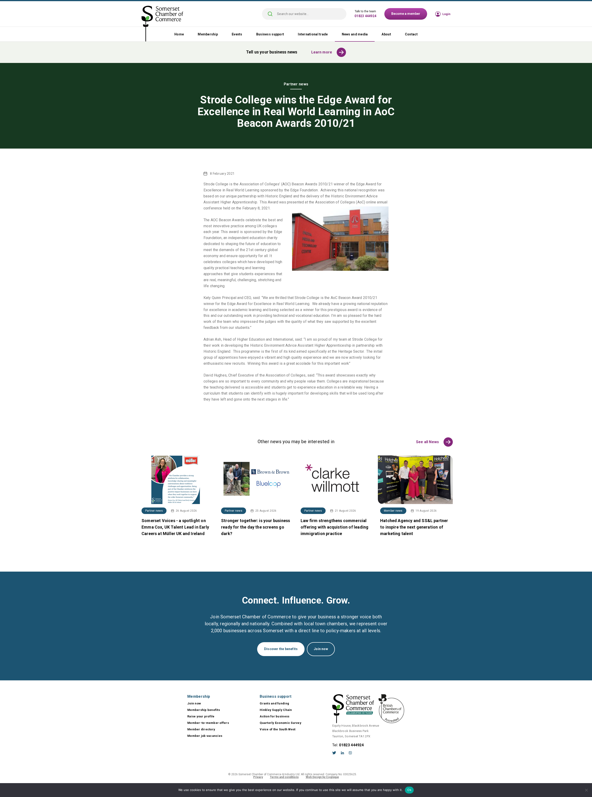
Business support (270, 34)
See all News (427, 442)
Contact (411, 34)
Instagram (350, 752)
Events (237, 34)
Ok (409, 790)
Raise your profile (201, 716)
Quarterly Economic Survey (280, 723)
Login (446, 14)
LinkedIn (342, 752)
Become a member (405, 14)
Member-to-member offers (208, 723)
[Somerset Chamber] (162, 24)
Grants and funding (274, 703)
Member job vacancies (204, 736)
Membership (208, 34)
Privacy (258, 777)
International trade (313, 34)
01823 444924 (365, 16)
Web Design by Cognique (322, 777)
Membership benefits (203, 710)
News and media (355, 34)
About (386, 34)
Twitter (334, 752)
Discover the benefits (281, 649)
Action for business (274, 716)
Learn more (321, 52)
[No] (586, 790)
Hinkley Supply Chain (276, 710)
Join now (321, 649)
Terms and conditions (284, 777)
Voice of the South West (277, 729)
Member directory (201, 729)
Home (179, 34)
